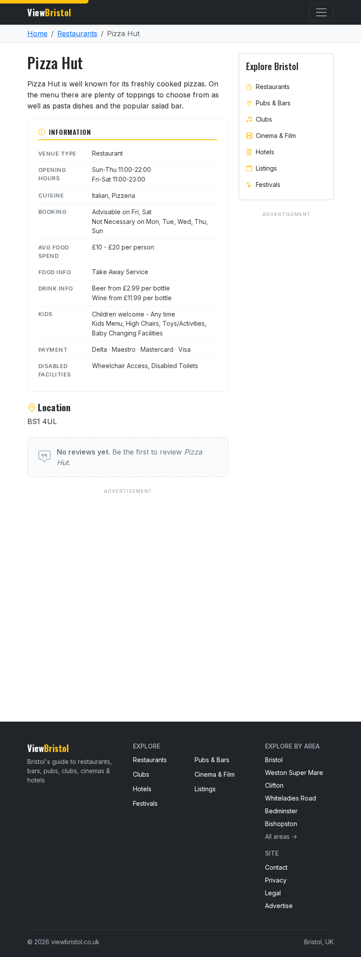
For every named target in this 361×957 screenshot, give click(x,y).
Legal (273, 893)
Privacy (276, 880)
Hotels (265, 152)
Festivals (268, 184)
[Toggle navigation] (321, 12)
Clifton (274, 785)
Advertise (279, 905)
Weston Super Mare (294, 772)
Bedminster (281, 811)
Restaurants (77, 33)
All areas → (281, 836)
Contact (276, 867)
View (49, 12)
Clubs (264, 119)
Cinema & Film (276, 135)
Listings (266, 168)
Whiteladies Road (290, 798)
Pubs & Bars (273, 103)
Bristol (274, 759)
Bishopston (281, 823)
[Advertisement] (127, 587)
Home (37, 33)
